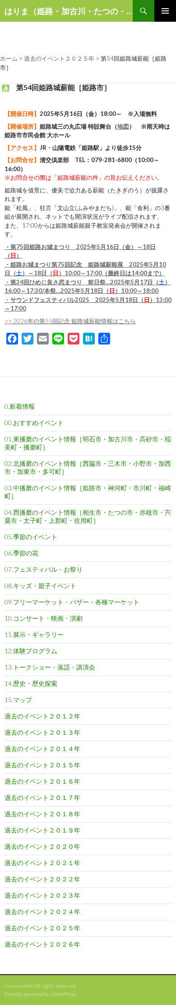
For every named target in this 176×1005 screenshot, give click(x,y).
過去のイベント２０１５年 (42, 765)
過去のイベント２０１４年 (42, 748)
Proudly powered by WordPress (40, 994)
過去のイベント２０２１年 (42, 862)
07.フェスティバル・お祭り (44, 569)
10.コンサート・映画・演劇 (44, 618)
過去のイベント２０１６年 (42, 781)
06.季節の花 (21, 553)
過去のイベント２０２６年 (42, 944)
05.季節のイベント (31, 537)
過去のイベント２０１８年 (42, 814)
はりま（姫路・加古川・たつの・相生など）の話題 (69, 11)
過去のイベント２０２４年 (42, 911)
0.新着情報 (20, 406)
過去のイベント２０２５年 (42, 928)
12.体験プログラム (31, 651)
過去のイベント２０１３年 (42, 732)
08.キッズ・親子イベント (40, 585)
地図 (123, 126)
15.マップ (18, 700)
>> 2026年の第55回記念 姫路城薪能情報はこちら (70, 321)
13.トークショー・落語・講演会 (50, 667)
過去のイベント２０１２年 (42, 716)
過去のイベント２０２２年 (42, 879)
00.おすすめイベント (34, 422)
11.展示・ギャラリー (34, 634)
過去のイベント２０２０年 (42, 846)
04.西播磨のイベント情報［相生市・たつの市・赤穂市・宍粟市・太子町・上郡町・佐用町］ (88, 516)
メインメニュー (165, 11)
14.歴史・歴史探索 (31, 683)
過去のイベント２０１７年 (42, 797)
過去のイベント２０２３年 (42, 895)
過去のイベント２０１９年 (42, 830)
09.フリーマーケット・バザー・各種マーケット (72, 602)
